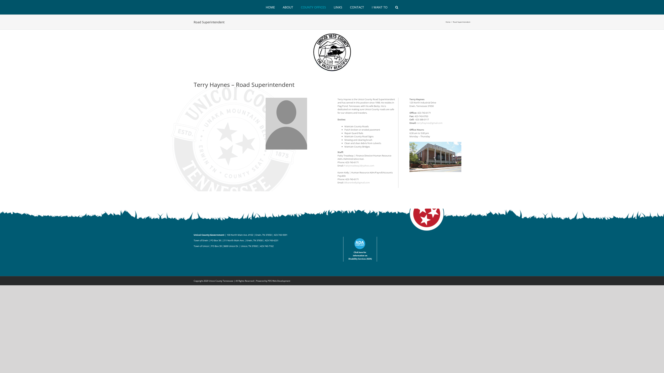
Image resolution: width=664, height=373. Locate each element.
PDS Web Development (279, 280)
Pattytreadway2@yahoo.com (359, 165)
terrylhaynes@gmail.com (429, 123)
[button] (384, 7)
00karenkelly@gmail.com (357, 182)
